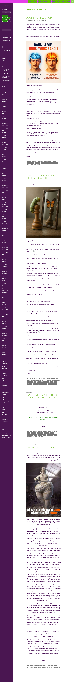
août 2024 (4, 130)
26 (5, 21)
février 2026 (4, 99)
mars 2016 (4, 304)
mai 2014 (4, 342)
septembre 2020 (5, 211)
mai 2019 (4, 238)
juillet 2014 (4, 338)
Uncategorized (5, 421)
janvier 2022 (4, 183)
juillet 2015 (4, 318)
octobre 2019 (4, 230)
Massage (3, 390)
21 (7, 19)
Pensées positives (5, 404)
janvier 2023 (4, 163)
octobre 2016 (4, 292)
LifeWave (4, 389)
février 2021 (4, 202)
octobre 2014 (4, 333)
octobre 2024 (4, 127)
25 (4, 21)
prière (44, 434)
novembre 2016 (5, 290)
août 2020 (4, 213)
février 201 (4, 352)
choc (29, 433)
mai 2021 (4, 197)
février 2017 (4, 285)
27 (6, 21)
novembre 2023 (5, 145)
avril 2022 (4, 178)
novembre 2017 (5, 269)
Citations (4, 373)
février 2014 (4, 347)
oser (51, 382)
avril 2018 (4, 261)
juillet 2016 (4, 297)
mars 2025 (4, 118)
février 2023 (4, 161)
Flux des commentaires (6, 435)
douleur (35, 380)
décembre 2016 (5, 288)
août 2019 (4, 233)
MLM (3, 397)
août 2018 (4, 254)
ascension (41, 431)
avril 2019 (4, 240)
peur (55, 382)
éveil (39, 433)
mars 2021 (4, 201)
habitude (52, 380)
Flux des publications (6, 433)
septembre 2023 (5, 149)
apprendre (30, 161)
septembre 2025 (5, 108)
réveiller (30, 383)
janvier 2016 (4, 307)
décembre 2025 (5, 102)
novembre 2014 (5, 331)
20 (6, 19)
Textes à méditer (5, 419)
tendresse (36, 383)
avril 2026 (4, 96)
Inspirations (4, 385)
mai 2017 (4, 280)
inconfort (30, 382)
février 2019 (4, 244)
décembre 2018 (5, 247)
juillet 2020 (4, 214)
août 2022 (4, 171)
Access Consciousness (6, 364)
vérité (55, 434)
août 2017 (4, 275)
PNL (3, 405)
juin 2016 (4, 299)
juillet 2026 (4, 90)
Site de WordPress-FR (6, 437)
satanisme (50, 434)
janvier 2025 (4, 121)
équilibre (34, 433)
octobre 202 (4, 350)
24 (2, 21)
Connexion (4, 432)
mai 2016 (4, 300)
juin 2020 (4, 216)
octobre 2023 (4, 147)
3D (28, 431)
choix (29, 665)
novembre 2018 (5, 249)
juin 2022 (4, 175)
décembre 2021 (5, 185)
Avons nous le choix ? (40, 17)
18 (4, 19)
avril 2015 (4, 323)
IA (42, 433)
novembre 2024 (5, 125)
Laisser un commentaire (40, 20)
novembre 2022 (5, 166)
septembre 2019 (5, 232)
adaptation (30, 378)
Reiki (3, 412)
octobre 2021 (4, 189)
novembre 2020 (5, 207)
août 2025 (4, 109)
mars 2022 (4, 180)
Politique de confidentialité (44, 1)
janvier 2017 (4, 287)
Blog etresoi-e (6, 2)
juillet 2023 (4, 152)
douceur (30, 380)
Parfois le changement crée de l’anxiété (41, 177)
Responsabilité (55, 1)
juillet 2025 (4, 111)
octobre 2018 (4, 250)
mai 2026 (4, 94)
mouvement (45, 382)
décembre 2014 (5, 330)
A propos (4, 361)
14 (7, 17)
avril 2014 (4, 343)
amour (36, 378)
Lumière (46, 433)
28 (7, 21)
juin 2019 (4, 237)
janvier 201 (4, 354)
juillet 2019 (4, 235)
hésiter (58, 380)
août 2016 (4, 295)
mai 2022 (4, 176)
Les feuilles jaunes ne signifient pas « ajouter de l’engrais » (6, 46)
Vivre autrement (5, 424)
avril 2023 (4, 158)
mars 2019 (4, 242)
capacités (42, 161)
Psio (3, 407)
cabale (46, 431)
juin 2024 (4, 133)
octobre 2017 (4, 271)
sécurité (29, 164)
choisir (55, 161)
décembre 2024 (5, 123)
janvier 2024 (4, 142)
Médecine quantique (6, 392)
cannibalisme (53, 431)
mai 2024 (4, 135)
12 (5, 17)
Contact (34, 1)
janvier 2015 (4, 328)
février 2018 (4, 264)
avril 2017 (4, 281)
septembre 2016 (5, 293)
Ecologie (3, 380)
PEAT (3, 399)
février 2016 (4, 306)
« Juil (3, 24)
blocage (36, 161)
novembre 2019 (5, 228)
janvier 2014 (4, 349)
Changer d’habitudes (40, 447)
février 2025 (4, 120)
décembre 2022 (5, 164)
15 (9, 17)
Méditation (37, 444)
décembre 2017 (5, 268)
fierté (47, 380)
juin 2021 (4, 195)
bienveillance (43, 378)
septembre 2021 (5, 190)
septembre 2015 (5, 314)
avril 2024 (4, 137)
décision (57, 378)
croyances (53, 665)
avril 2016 (4, 302)
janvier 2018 (4, 266)
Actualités (29, 392)
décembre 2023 (5, 144)
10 (2, 17)
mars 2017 (4, 283)
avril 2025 (4, 116)
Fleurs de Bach (5, 383)
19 (5, 19)
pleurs (39, 434)
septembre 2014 (5, 335)
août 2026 (4, 89)
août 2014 (4, 337)
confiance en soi (45, 665)
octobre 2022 (4, 168)
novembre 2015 (5, 311)
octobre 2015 (4, 312)
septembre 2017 (5, 273)
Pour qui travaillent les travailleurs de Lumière (42, 396)
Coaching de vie (30, 15)
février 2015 (4, 326)
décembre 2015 (5, 309)
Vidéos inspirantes (5, 423)
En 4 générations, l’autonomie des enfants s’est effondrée (6, 42)
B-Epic (3, 370)
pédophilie (30, 434)
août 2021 (4, 192)
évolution (41, 380)
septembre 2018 (5, 252)
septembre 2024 (5, 128)
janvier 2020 (4, 225)
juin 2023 (4, 154)
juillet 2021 (4, 194)
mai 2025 (4, 115)
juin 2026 (4, 92)
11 (4, 17)
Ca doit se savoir (5, 371)
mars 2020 (4, 221)
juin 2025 (4, 113)
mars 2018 (4, 263)
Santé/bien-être (5, 414)
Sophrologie (43, 444)
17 (2, 19)
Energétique (4, 382)
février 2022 (4, 182)
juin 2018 (4, 257)
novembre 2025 (5, 104)
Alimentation (4, 368)
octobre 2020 (4, 209)
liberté (39, 382)
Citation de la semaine (6, 52)
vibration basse (43, 383)
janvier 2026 (4, 101)
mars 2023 (4, 159)
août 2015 (4, 316)
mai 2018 (4, 259)
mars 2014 (4, 345)
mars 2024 (4, 139)
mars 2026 (4, 97)
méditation (30, 667)
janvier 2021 (4, 204)
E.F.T (3, 378)
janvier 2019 (4, 245)
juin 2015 (4, 319)
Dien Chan (4, 377)
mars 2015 (4, 324)
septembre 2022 (5, 170)
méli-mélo (4, 395)
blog (30, 1)
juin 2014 (4, 340)
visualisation (31, 436)
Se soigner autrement (6, 416)
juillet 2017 (4, 276)
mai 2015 (4, 321)
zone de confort (37, 164)
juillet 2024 (4, 132)
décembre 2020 (5, 206)
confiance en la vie (36, 665)
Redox (3, 409)
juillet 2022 (4, 173)
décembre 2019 (5, 226)
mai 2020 (4, 218)
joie (35, 382)
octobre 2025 (4, 106)
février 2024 (4, 140)
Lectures (3, 387)
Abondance (4, 363)
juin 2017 (4, 278)
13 (6, 17)
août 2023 (4, 151)
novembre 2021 (5, 187)
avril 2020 (4, 219)
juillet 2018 (4, 256)
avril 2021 (4, 199)
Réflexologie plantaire (6, 411)
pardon (52, 433)
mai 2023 (4, 156)
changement (49, 161)
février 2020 (4, 223)
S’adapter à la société (65, 1)
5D (31, 431)
